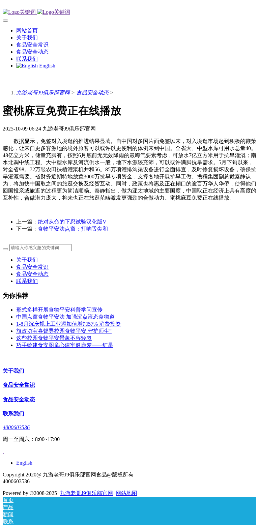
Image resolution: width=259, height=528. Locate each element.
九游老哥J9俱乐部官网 (43, 92)
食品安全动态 (92, 92)
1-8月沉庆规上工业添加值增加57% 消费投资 (68, 324)
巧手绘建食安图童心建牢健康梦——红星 (64, 345)
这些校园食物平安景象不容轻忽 (54, 338)
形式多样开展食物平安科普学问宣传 (59, 310)
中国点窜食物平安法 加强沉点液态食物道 (65, 317)
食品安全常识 (32, 267)
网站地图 (126, 493)
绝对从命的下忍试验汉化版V (72, 222)
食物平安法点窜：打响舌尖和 (73, 229)
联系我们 (27, 281)
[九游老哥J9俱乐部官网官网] (129, 12)
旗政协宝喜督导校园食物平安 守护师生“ (64, 331)
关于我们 (27, 260)
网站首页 (27, 30)
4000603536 (16, 427)
